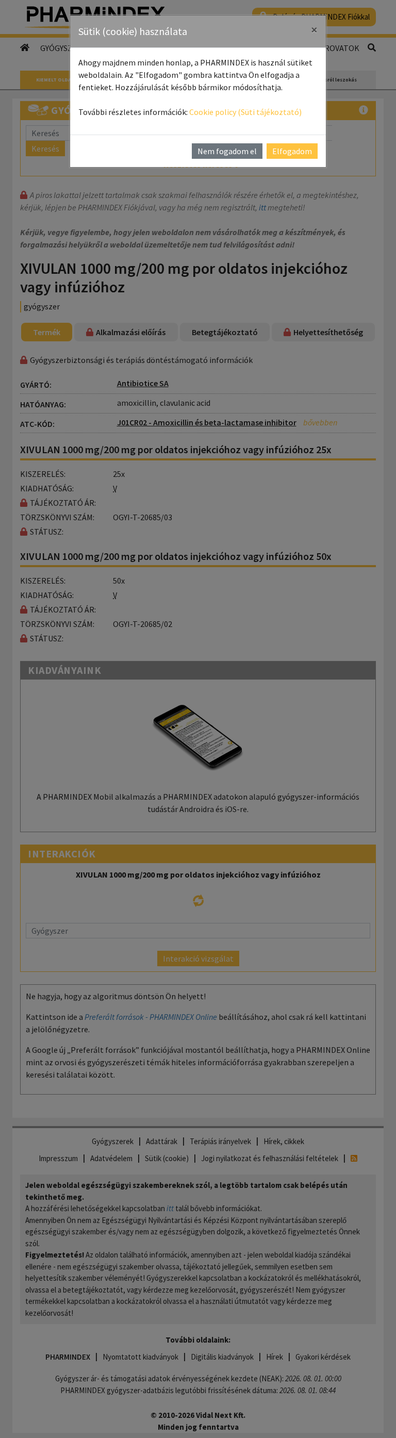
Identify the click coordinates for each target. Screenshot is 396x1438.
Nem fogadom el (227, 151)
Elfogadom (292, 151)
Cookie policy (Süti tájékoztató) (245, 112)
